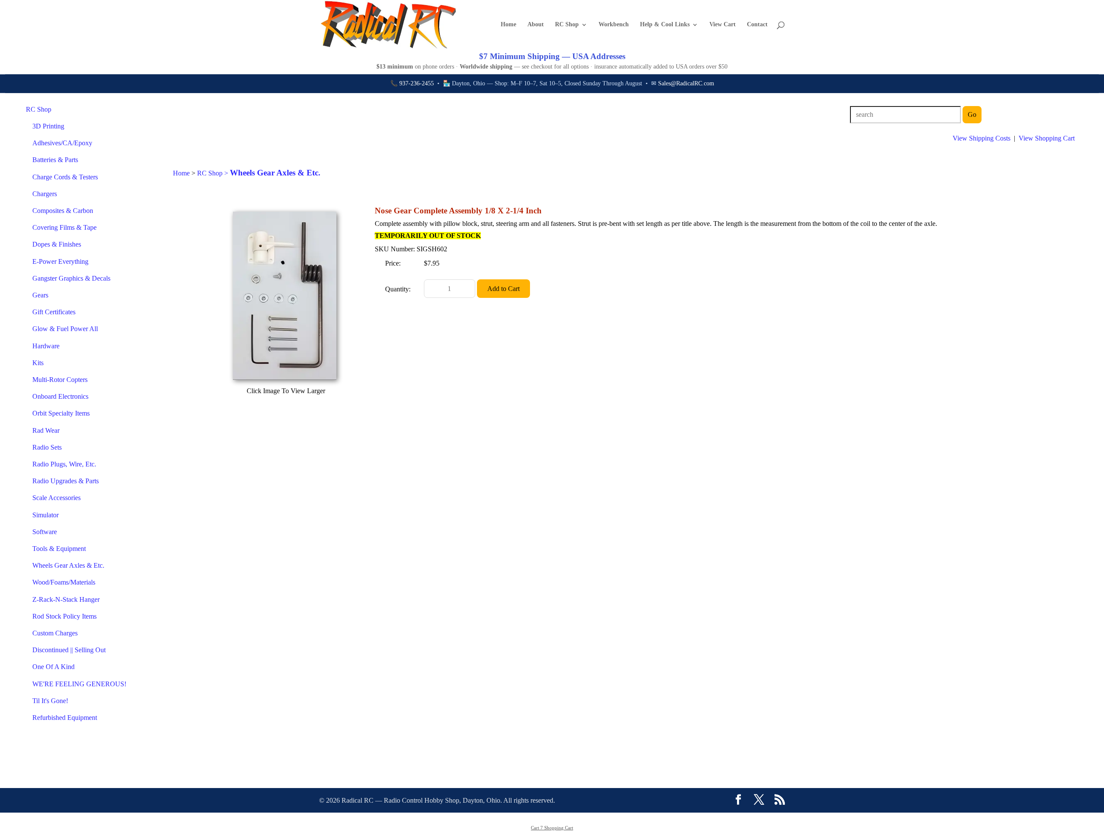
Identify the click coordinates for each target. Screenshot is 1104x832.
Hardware (46, 346)
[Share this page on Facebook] (738, 800)
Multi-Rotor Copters (60, 379)
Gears (40, 295)
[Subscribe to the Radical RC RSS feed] (780, 800)
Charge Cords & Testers (65, 177)
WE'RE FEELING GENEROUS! (79, 684)
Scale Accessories (56, 497)
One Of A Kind (53, 666)
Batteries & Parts (55, 159)
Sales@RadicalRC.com (686, 83)
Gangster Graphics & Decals (71, 278)
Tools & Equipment (59, 548)
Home (508, 25)
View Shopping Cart (1047, 138)
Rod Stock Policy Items (64, 616)
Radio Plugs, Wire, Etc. (64, 464)
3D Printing (48, 126)
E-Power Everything (60, 261)
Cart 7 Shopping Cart (552, 827)
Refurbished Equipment (64, 717)
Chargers (44, 193)
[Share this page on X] (759, 800)
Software (44, 531)
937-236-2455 (416, 83)
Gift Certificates (53, 312)
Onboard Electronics (60, 396)
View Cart (722, 25)
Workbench (614, 25)
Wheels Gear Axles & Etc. (68, 565)
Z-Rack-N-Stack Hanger (66, 599)
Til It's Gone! (50, 700)
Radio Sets (47, 447)
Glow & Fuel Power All (65, 328)
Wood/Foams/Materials (63, 582)
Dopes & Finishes (56, 244)
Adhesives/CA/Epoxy (62, 143)
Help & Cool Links (665, 25)
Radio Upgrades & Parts (65, 481)
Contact (757, 25)
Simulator (45, 515)
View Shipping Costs (981, 138)
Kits (38, 362)
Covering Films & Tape (64, 227)
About (535, 25)
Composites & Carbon (62, 210)
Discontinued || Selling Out (69, 650)
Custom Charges (55, 633)
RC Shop (567, 25)
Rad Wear (46, 430)
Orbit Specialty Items (61, 413)
